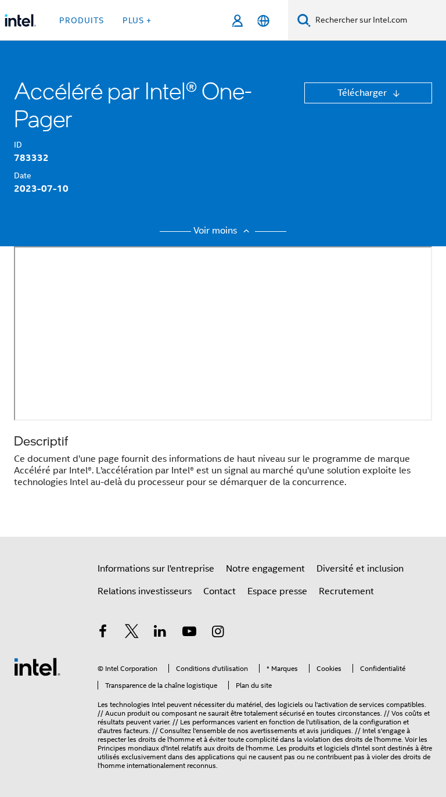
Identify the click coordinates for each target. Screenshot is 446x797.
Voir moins (216, 230)
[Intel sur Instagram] (218, 633)
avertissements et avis (284, 730)
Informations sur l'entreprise (156, 569)
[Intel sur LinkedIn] (160, 633)
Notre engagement (265, 569)
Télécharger (363, 93)
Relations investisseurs (145, 591)
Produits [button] (81, 20)
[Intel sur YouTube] (189, 633)
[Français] (263, 21)
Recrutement (346, 591)
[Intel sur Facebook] (103, 633)
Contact (219, 591)
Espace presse (277, 591)
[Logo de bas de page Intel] (37, 666)
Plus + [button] (137, 20)
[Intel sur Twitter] (132, 633)
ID (18, 144)
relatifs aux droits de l (214, 748)
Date (22, 175)
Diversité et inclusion (360, 569)
